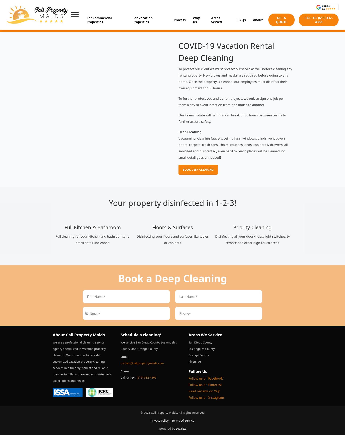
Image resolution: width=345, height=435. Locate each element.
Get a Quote (281, 20)
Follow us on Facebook (205, 378)
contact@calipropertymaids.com (142, 363)
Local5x (181, 428)
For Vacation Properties (143, 20)
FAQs (242, 20)
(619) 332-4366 (146, 377)
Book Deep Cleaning (198, 169)
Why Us (196, 20)
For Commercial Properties (99, 20)
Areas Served (216, 20)
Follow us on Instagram (206, 397)
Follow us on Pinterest (205, 385)
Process (180, 20)
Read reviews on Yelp (204, 391)
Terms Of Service (183, 420)
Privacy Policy (160, 420)
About (258, 20)
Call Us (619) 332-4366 (318, 20)
